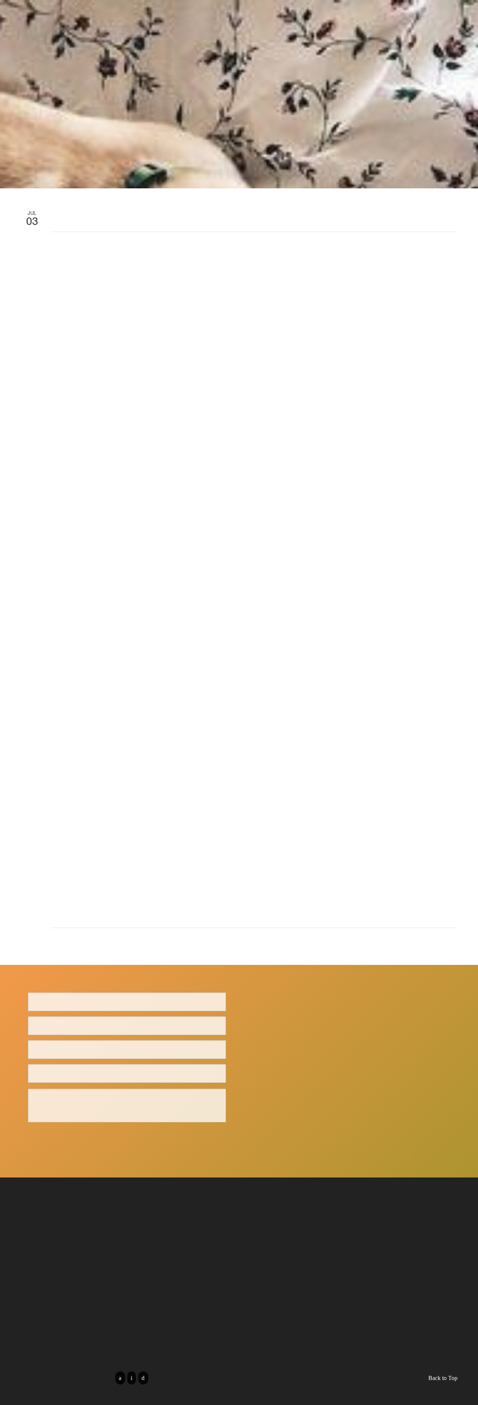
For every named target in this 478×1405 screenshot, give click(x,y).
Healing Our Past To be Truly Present (293, 15)
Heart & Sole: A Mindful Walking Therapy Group (406, 15)
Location (398, 50)
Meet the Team (118, 15)
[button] (437, 50)
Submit (126, 1138)
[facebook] (120, 1377)
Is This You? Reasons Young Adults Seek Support (71, 34)
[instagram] (143, 1377)
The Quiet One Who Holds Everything (192, 15)
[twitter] (131, 1377)
